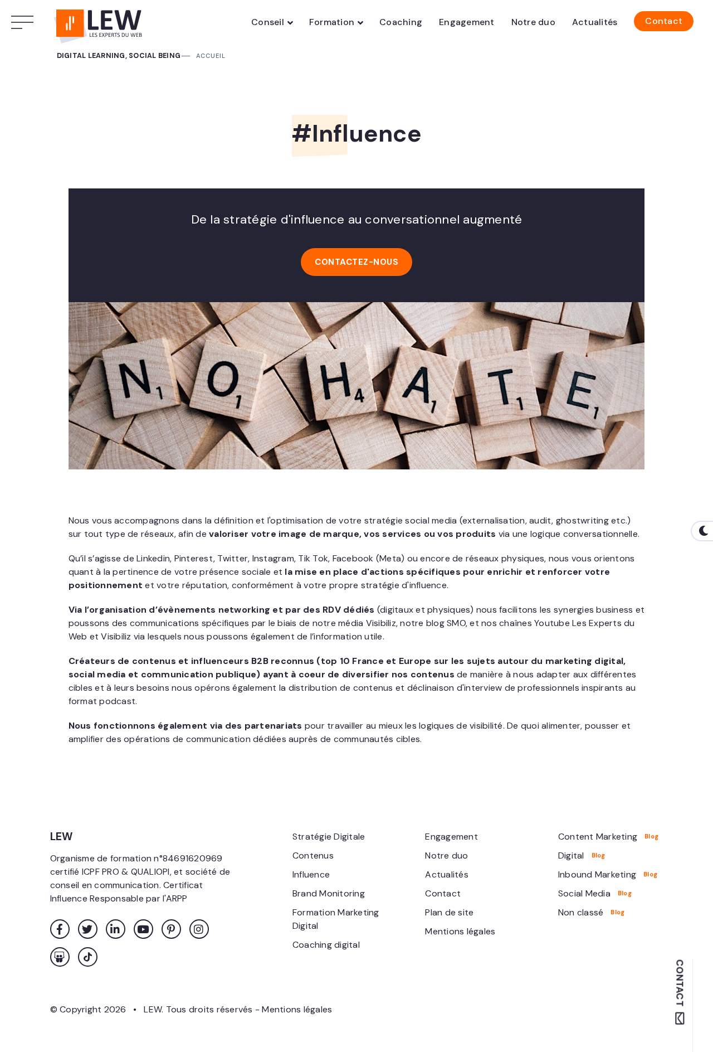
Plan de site (449, 912)
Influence (311, 874)
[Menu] (25, 22)
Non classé (581, 912)
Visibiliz (116, 636)
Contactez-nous (356, 262)
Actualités (595, 22)
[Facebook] (60, 929)
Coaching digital (326, 945)
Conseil (267, 22)
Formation (331, 22)
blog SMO (446, 623)
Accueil (211, 56)
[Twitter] (87, 929)
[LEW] (100, 22)
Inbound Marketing (597, 874)
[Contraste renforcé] (702, 531)
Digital (571, 855)
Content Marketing (597, 836)
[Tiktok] (87, 957)
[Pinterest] (171, 929)
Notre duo (533, 22)
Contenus (313, 855)
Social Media (584, 893)
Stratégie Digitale (328, 836)
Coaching (400, 22)
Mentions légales (460, 931)
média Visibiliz (367, 623)
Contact (663, 21)
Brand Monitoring (328, 893)
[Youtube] (143, 929)
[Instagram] (199, 929)
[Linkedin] (115, 929)
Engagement (467, 22)
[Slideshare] (60, 957)
